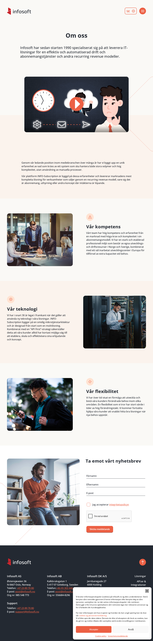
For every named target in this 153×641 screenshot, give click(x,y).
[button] (147, 590)
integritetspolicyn (119, 504)
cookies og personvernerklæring (93, 615)
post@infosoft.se (65, 591)
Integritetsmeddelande (118, 636)
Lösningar (140, 576)
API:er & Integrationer (138, 583)
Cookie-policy (100, 636)
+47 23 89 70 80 (25, 588)
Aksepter (93, 629)
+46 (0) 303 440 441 (67, 588)
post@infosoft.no (25, 591)
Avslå (131, 629)
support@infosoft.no (27, 611)
